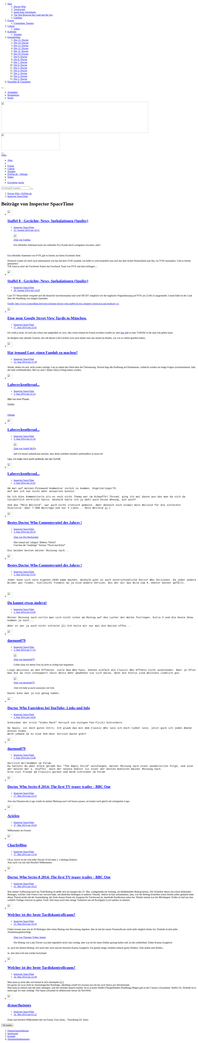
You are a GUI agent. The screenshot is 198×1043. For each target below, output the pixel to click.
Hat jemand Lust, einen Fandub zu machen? (42, 353)
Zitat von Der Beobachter (26, 537)
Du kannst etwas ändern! (27, 603)
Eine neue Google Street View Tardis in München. (47, 318)
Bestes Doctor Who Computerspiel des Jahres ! (44, 522)
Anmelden (12, 92)
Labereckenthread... (23, 385)
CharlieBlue (17, 845)
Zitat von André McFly (25, 448)
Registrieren (13, 95)
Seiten (10, 177)
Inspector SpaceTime (24, 227)
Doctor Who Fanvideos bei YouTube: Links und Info (48, 708)
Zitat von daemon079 (24, 659)
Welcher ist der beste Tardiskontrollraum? (41, 915)
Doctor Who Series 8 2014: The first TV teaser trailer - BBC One (59, 787)
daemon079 (16, 640)
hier (122, 332)
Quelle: (11, 303)
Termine (11, 171)
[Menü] (2, 87)
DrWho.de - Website (17, 174)
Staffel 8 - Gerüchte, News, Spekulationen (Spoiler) (47, 221)
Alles (10, 160)
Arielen (13, 816)
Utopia (11, 415)
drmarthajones (19, 1005)
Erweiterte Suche (15, 182)
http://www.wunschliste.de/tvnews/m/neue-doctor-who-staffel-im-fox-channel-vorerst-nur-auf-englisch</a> (67, 303)
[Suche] (2, 153)
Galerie (11, 168)
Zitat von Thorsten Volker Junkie (30, 937)
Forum (10, 166)
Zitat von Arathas (22, 239)
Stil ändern (7, 1025)
